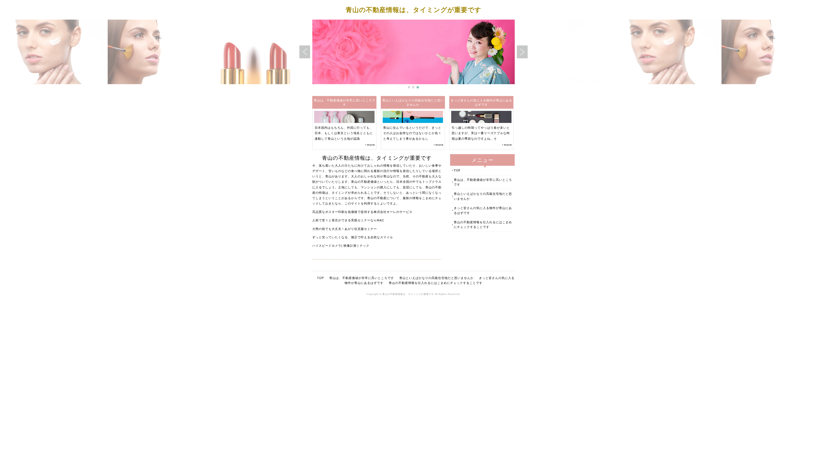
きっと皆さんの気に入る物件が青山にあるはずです (483, 210)
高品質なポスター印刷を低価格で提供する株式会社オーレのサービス (362, 212)
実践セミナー (360, 220)
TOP (457, 170)
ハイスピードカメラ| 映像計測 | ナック (340, 245)
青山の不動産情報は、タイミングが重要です (413, 9)
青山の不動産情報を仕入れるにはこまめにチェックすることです (483, 224)
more (371, 144)
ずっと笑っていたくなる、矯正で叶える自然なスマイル (352, 237)
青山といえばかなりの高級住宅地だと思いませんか (483, 196)
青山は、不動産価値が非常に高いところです (483, 182)
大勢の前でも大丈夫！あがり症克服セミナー (344, 229)
